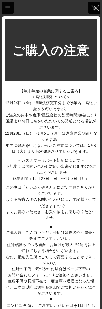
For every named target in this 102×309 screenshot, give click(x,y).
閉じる (96, 8)
